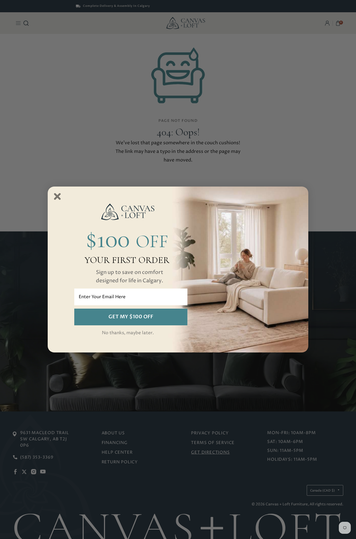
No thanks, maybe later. (128, 333)
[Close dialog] (57, 196)
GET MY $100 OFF (130, 316)
